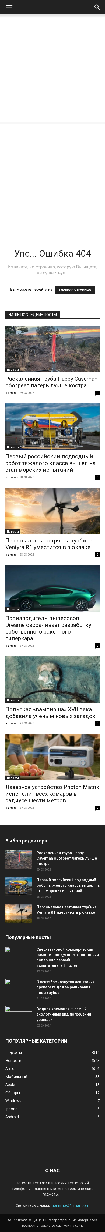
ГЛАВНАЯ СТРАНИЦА (75, 289)
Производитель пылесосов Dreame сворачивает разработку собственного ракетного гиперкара (48, 628)
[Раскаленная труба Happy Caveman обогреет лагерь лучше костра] (52, 349)
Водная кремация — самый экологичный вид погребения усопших (64, 1014)
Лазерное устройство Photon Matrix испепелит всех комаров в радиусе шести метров (52, 794)
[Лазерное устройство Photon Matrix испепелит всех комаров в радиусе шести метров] (52, 757)
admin (10, 393)
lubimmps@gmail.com (70, 1205)
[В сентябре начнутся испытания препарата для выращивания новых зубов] (18, 988)
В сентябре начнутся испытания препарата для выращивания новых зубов (66, 987)
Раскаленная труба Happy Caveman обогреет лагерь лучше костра (51, 382)
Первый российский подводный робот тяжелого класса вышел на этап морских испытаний (50, 463)
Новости (13, 370)
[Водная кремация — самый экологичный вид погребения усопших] (18, 1015)
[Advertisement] (52, 69)
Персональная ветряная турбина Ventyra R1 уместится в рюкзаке (48, 544)
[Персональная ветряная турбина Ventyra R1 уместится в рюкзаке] (52, 511)
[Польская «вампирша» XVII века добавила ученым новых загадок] (52, 679)
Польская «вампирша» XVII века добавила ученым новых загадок (50, 712)
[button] (9, 7)
